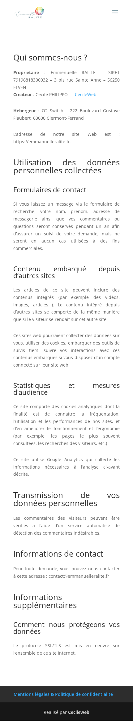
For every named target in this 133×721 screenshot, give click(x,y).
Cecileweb (78, 712)
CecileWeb (86, 94)
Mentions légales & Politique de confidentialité (63, 694)
